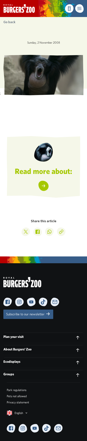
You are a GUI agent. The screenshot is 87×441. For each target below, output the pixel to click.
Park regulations (16, 390)
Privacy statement (18, 402)
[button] (79, 8)
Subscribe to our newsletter (25, 314)
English (19, 413)
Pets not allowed (17, 396)
